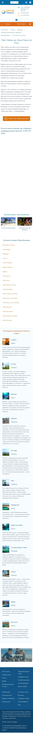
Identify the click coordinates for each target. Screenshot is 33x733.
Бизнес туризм (22, 686)
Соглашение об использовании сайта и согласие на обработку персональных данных (14, 728)
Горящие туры (6, 674)
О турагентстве (23, 692)
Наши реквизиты (23, 701)
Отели (4, 678)
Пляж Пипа (6, 280)
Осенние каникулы (23, 680)
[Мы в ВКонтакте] (26, 2)
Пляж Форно (7, 276)
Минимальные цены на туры (8, 685)
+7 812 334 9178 (25, 13)
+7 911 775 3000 (25, 15)
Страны (7, 24)
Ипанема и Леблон (9, 245)
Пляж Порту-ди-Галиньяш (11, 302)
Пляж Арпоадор (8, 311)
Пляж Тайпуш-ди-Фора (10, 294)
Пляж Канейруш (8, 289)
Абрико (5, 271)
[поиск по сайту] (17, 2)
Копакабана (6, 249)
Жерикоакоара (7, 267)
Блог (19, 705)
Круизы (4, 681)
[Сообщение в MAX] (30, 2)
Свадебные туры (23, 677)
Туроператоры (7, 695)
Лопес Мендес (7, 263)
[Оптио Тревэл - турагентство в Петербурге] (7, 11)
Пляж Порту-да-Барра (10, 298)
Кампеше (6, 254)
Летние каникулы (23, 683)
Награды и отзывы (23, 698)
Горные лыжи (6, 701)
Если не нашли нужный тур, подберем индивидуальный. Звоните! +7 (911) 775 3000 (16, 131)
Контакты (21, 695)
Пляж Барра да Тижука (10, 316)
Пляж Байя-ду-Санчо (9, 285)
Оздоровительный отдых (23, 672)
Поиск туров (21, 24)
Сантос (5, 258)
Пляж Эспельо (7, 307)
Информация (6, 692)
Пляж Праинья (7, 320)
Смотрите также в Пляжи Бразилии (16, 240)
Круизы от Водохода (8, 698)
